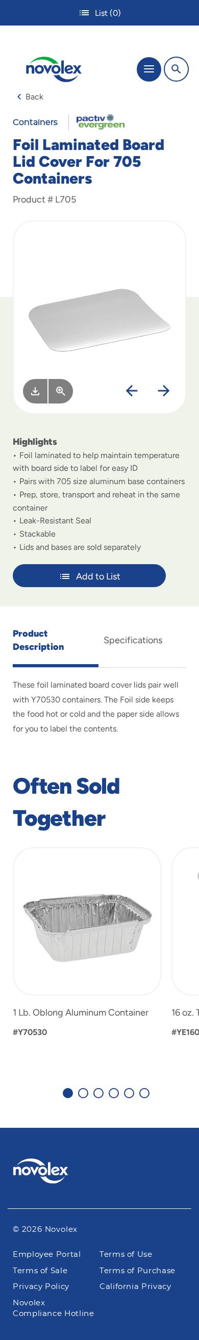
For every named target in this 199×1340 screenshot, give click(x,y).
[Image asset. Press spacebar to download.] (35, 391)
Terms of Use (126, 1254)
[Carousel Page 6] (144, 1093)
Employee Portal (47, 1254)
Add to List (98, 576)
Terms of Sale (40, 1271)
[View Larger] (60, 391)
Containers (35, 122)
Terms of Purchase (138, 1271)
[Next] (164, 391)
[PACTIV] (97, 121)
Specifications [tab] (133, 640)
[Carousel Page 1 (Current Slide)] (68, 1093)
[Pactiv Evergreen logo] (99, 1172)
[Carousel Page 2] (83, 1093)
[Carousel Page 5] (129, 1093)
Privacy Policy (41, 1287)
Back (34, 97)
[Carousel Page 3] (98, 1093)
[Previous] (131, 391)
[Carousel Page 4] (114, 1093)
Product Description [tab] (38, 640)
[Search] (176, 69)
